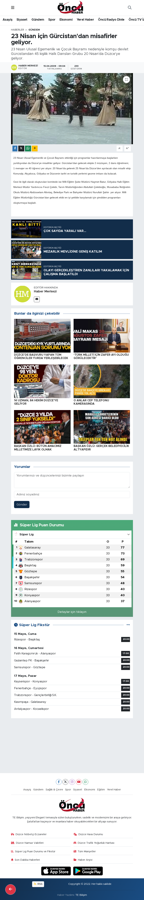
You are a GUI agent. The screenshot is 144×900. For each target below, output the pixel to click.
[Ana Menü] (12, 7)
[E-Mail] (37, 299)
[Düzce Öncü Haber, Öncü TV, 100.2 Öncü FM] (70, 7)
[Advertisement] (72, 745)
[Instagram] (72, 782)
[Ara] (129, 8)
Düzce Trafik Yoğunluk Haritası (96, 843)
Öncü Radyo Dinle (111, 19)
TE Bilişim (81, 895)
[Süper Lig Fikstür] (128, 624)
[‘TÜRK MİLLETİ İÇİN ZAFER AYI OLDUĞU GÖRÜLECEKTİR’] (102, 335)
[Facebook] (59, 782)
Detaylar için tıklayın (72, 611)
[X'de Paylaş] (21, 148)
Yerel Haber (85, 19)
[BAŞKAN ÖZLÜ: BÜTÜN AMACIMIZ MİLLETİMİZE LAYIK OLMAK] (42, 426)
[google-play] (88, 870)
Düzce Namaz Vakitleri (30, 843)
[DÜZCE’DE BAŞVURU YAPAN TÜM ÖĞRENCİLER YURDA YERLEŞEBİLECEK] (42, 335)
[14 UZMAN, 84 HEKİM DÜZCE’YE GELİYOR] (42, 381)
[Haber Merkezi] (22, 293)
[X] (65, 782)
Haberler (17, 30)
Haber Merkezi (45, 291)
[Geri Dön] (10, 889)
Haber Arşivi (85, 860)
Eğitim (101, 789)
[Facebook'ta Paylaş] (14, 148)
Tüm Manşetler (87, 851)
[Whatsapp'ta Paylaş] (28, 148)
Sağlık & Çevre (54, 789)
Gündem (37, 19)
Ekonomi (66, 19)
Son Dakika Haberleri (27, 860)
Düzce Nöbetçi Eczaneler (31, 834)
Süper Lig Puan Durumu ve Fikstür (35, 851)
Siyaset (22, 19)
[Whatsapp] (85, 782)
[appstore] (57, 870)
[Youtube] (79, 782)
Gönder (22, 504)
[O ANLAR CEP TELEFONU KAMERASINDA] (102, 381)
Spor (51, 19)
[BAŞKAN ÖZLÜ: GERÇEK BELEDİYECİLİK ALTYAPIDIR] (102, 426)
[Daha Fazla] (35, 148)
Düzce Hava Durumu (90, 834)
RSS (39, 884)
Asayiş (7, 19)
